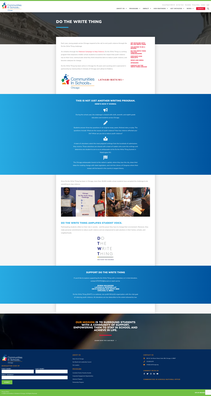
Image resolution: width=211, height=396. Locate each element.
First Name (6, 368)
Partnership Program (78, 382)
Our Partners (160, 8)
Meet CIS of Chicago (78, 359)
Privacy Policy (196, 5)
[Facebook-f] (144, 374)
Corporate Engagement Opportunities (83, 376)
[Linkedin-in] (154, 374)
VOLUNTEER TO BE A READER (138, 47)
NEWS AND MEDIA (137, 60)
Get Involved (176, 8)
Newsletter (188, 5)
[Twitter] (147, 374)
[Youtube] (157, 374)
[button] (208, 8)
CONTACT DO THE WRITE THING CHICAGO (139, 66)
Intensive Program (77, 379)
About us (121, 8)
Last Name (39, 368)
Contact (203, 5)
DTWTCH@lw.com (102, 281)
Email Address (7, 374)
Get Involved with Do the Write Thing (138, 43)
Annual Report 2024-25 (168, 5)
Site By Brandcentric (202, 392)
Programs (133, 8)
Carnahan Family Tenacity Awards (82, 373)
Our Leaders (76, 365)
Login (207, 5)
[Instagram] (151, 374)
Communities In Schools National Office (161, 379)
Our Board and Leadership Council (82, 362)
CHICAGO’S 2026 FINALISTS (136, 57)
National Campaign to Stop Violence (91, 52)
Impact (146, 8)
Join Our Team (180, 5)
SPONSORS (134, 63)
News (189, 8)
